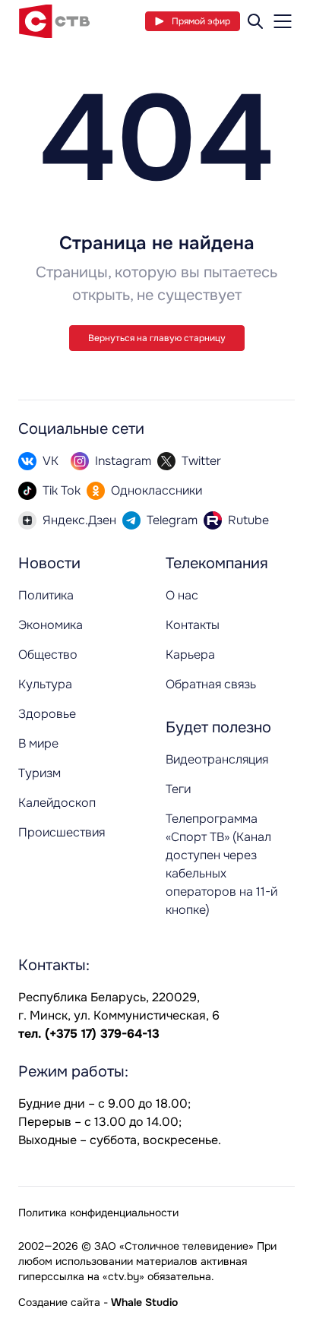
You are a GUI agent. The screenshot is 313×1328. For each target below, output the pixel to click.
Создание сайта (59, 1302)
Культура (45, 684)
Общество (47, 654)
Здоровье (47, 714)
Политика (46, 595)
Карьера (190, 654)
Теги (178, 789)
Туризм (39, 773)
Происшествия (61, 832)
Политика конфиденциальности (98, 1212)
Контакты (193, 625)
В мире (38, 743)
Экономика (50, 625)
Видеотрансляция (217, 759)
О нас (182, 595)
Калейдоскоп (57, 803)
